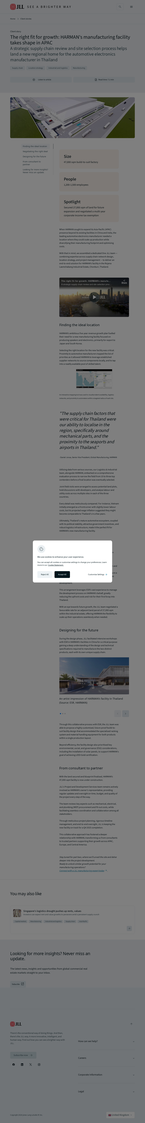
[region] (72, 561)
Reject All (45, 574)
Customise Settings (98, 574)
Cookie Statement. (56, 565)
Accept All (62, 574)
